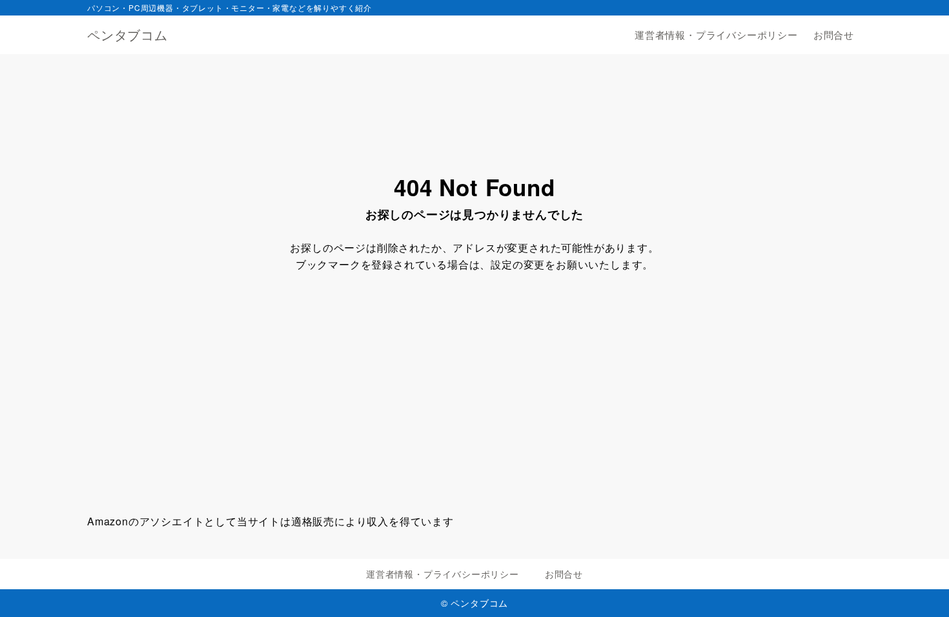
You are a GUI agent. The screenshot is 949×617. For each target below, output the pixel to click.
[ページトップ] (920, 588)
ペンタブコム (127, 34)
